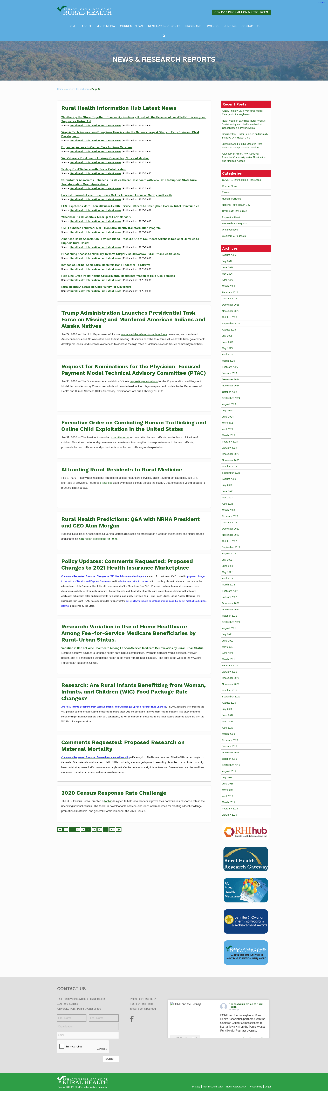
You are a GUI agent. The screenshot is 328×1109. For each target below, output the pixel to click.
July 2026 (227, 261)
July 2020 (227, 709)
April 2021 (227, 653)
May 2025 (227, 348)
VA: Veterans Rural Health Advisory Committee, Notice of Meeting (105, 158)
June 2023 (228, 491)
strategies (106, 482)
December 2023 (230, 454)
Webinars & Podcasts (234, 236)
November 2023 (230, 460)
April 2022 (227, 578)
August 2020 (229, 702)
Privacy (196, 1086)
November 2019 (230, 752)
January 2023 (229, 522)
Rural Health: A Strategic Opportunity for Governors (96, 286)
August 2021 (229, 628)
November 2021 (230, 609)
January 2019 (229, 814)
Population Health (231, 217)
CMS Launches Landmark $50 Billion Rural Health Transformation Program (111, 228)
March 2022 (228, 584)
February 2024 (230, 441)
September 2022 (231, 547)
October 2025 (229, 317)
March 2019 (228, 802)
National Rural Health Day (236, 204)
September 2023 (231, 472)
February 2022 (230, 591)
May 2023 (227, 497)
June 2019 (228, 783)
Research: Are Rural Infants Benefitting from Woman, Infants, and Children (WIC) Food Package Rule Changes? (133, 692)
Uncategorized (230, 229)
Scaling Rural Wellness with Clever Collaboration (93, 169)
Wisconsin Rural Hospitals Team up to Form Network (96, 217)
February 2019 (230, 808)
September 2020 (231, 696)
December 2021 (230, 603)
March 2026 (228, 286)
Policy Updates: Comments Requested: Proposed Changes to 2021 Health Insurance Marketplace (127, 564)
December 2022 (230, 528)
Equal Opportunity (236, 1086)
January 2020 (229, 746)
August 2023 (229, 479)
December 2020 (230, 678)
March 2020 (228, 733)
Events (226, 192)
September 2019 (231, 765)
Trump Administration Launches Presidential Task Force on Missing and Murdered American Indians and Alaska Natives (133, 319)
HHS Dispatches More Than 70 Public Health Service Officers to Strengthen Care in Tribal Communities (130, 206)
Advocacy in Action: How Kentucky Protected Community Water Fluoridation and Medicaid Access (243, 157)
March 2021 (228, 659)
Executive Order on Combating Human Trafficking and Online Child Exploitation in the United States (133, 425)
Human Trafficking (231, 198)
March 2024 (228, 435)
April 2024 (227, 429)
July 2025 (227, 335)
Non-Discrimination (213, 1086)
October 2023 (229, 466)
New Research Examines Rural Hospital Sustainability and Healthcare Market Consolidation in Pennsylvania (243, 124)
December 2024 (230, 379)
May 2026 (227, 273)
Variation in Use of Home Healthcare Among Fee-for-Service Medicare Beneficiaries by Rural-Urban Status (132, 648)
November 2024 (230, 385)
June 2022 (228, 566)
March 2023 (228, 510)
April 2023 (227, 503)
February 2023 (230, 516)
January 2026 (229, 298)
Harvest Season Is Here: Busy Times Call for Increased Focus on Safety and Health (116, 195)
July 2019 (227, 777)
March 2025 (228, 360)
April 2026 (227, 280)
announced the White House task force (144, 334)
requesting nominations (144, 381)
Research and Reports (234, 223)
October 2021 (229, 615)
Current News (229, 186)
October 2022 (229, 541)
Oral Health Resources (234, 211)
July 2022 (227, 559)
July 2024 (227, 410)
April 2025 (227, 354)
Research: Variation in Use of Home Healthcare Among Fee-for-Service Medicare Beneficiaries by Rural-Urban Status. (128, 633)
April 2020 (227, 727)
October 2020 (229, 690)
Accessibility (255, 1086)
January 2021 (229, 671)
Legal (268, 1086)
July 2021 (227, 634)
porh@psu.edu (147, 1008)
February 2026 (230, 292)
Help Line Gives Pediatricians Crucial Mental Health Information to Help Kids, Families (118, 275)
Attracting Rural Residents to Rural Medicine (121, 469)
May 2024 (227, 423)
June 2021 (228, 640)
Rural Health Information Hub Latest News (95, 125)
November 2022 (230, 534)
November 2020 (230, 684)
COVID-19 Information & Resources (241, 12)
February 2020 (230, 740)
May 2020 (227, 721)
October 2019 (229, 758)
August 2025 (229, 329)
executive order (120, 437)
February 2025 (230, 367)
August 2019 (229, 771)
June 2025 (228, 342)
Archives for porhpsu (77, 89)
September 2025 (231, 323)
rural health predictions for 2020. (98, 538)
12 (112, 829)
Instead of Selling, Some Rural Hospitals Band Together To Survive (106, 264)
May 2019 (227, 790)
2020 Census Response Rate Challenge (113, 793)
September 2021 (231, 622)
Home (60, 89)
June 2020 (228, 715)
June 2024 (228, 416)
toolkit (108, 801)
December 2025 (230, 304)
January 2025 (229, 373)
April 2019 (227, 796)
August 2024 (229, 404)
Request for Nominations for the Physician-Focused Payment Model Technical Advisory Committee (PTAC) (133, 369)
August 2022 (229, 553)
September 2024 (231, 398)
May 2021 (227, 646)
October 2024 (229, 392)
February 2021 (230, 665)
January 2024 (229, 447)
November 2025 (230, 311)
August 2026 (229, 255)
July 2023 (227, 485)
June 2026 (228, 267)
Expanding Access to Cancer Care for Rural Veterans (96, 147)
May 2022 (227, 572)
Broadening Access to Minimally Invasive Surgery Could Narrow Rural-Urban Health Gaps (120, 254)
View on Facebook (250, 1038)
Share (263, 1038)
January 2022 (229, 597)
